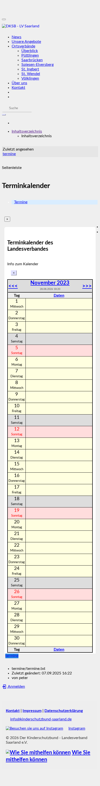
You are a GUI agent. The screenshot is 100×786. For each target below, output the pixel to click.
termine (9, 154)
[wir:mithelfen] (38, 752)
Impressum (32, 711)
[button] (27, 131)
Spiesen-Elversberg (37, 65)
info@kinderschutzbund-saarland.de (41, 719)
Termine (20, 202)
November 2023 (49, 283)
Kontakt (18, 88)
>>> (87, 286)
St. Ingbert (30, 69)
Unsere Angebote (26, 42)
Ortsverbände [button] (23, 46)
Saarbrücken (32, 60)
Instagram (76, 728)
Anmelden (16, 686)
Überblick (29, 51)
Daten (59, 295)
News (16, 37)
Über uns (19, 83)
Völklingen (30, 78)
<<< (13, 286)
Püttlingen (30, 55)
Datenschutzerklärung (63, 711)
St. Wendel (30, 74)
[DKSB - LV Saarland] (50, 26)
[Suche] (4, 114)
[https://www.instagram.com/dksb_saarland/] (34, 728)
